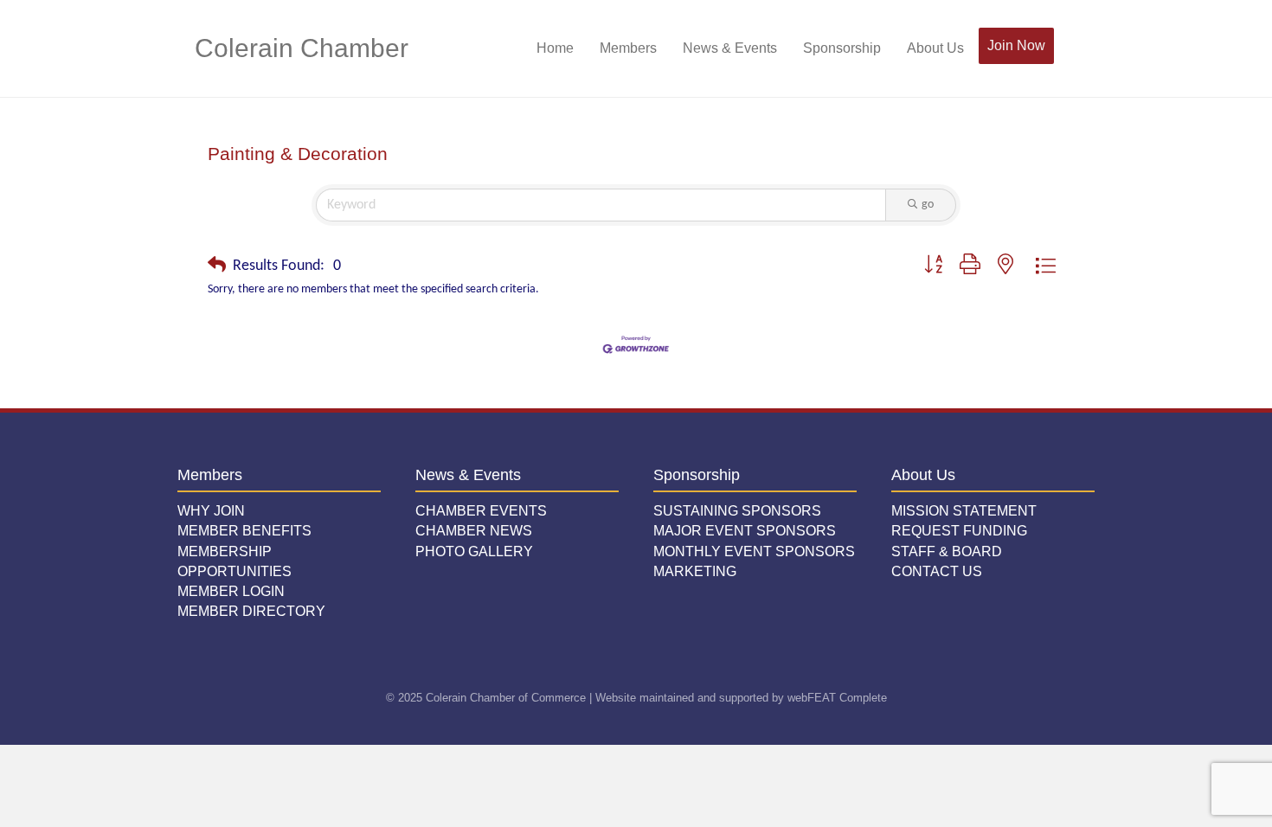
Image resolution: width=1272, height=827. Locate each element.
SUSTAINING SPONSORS (737, 510)
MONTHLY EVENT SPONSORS (754, 551)
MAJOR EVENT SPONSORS (744, 530)
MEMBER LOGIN (231, 591)
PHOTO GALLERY (474, 551)
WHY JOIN (211, 510)
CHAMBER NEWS (473, 530)
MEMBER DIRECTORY (251, 611)
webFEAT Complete (837, 697)
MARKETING (694, 571)
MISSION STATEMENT (964, 510)
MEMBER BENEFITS (244, 530)
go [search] (928, 204)
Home (555, 48)
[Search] (1066, 48)
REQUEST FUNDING (959, 530)
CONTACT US (936, 571)
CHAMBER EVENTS (481, 510)
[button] (217, 266)
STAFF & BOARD (946, 551)
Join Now (1016, 45)
